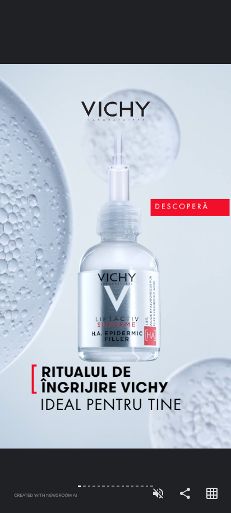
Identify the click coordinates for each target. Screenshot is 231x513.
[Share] (185, 493)
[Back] (58, 256)
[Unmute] (158, 493)
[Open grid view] (211, 493)
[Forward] (173, 256)
